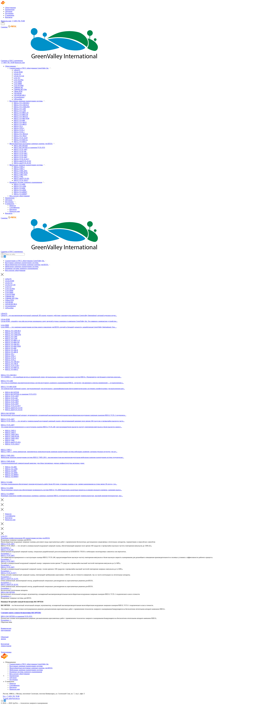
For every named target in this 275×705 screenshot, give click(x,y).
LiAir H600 (18, 82)
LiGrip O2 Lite (19, 76)
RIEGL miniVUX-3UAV (22, 163)
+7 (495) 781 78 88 (18, 21)
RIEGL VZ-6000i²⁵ (20, 194)
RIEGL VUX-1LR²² (21, 138)
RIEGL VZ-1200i (20, 186)
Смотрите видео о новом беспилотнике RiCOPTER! (21, 613)
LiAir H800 (18, 84)
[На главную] (5, 4)
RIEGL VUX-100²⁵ (20, 149)
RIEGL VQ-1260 (20, 111)
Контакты (8, 17)
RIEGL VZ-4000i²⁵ (20, 192)
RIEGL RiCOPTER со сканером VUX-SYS (29, 147)
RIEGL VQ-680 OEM (21, 118)
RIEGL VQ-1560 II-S (21, 105)
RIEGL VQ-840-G (20, 142)
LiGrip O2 (17, 74)
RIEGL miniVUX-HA (21, 178)
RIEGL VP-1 (18, 126)
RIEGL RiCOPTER (21, 145)
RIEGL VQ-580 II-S (21, 116)
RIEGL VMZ (18, 176)
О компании (9, 15)
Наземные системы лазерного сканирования (25, 182)
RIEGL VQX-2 (19, 130)
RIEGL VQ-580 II (20, 122)
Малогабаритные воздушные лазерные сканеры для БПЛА (31, 144)
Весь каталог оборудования (19, 196)
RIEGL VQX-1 (19, 132)
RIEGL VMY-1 (19, 169)
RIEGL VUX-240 (20, 151)
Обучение (8, 11)
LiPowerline (18, 99)
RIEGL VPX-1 (19, 128)
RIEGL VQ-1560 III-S (21, 103)
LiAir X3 (17, 78)
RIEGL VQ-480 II (20, 124)
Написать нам (6, 21)
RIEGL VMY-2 (19, 167)
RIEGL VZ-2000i (20, 190)
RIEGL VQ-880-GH (21, 114)
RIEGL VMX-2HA (20, 171)
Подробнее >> (6, 548)
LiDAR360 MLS (20, 95)
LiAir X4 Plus (18, 80)
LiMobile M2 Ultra (20, 89)
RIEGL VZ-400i (19, 184)
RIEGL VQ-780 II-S (21, 134)
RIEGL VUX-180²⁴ (20, 155)
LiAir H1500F (19, 85)
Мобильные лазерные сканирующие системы (26, 165)
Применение (10, 9)
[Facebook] (5, 257)
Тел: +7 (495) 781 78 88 (11, 696)
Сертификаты (14, 207)
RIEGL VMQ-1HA (20, 174)
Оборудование (10, 7)
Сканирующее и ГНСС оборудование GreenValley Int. (29, 68)
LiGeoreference (19, 97)
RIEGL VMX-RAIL (21, 173)
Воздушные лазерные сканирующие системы (26, 101)
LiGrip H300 (18, 72)
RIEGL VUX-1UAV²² (21, 159)
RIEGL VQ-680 (19, 120)
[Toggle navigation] (3, 23)
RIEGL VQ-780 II (20, 136)
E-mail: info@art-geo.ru (11, 698)
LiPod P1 (17, 70)
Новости (12, 205)
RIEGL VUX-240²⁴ (20, 153)
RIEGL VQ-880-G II (21, 113)
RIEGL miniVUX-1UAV (22, 161)
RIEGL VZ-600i (19, 188)
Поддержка (9, 13)
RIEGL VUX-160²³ (20, 157)
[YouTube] (2, 257)
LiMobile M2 (18, 87)
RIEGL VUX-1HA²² (21, 180)
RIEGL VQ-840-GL (21, 140)
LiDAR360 (18, 93)
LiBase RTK (18, 91)
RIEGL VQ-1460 (20, 109)
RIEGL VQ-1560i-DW (22, 107)
